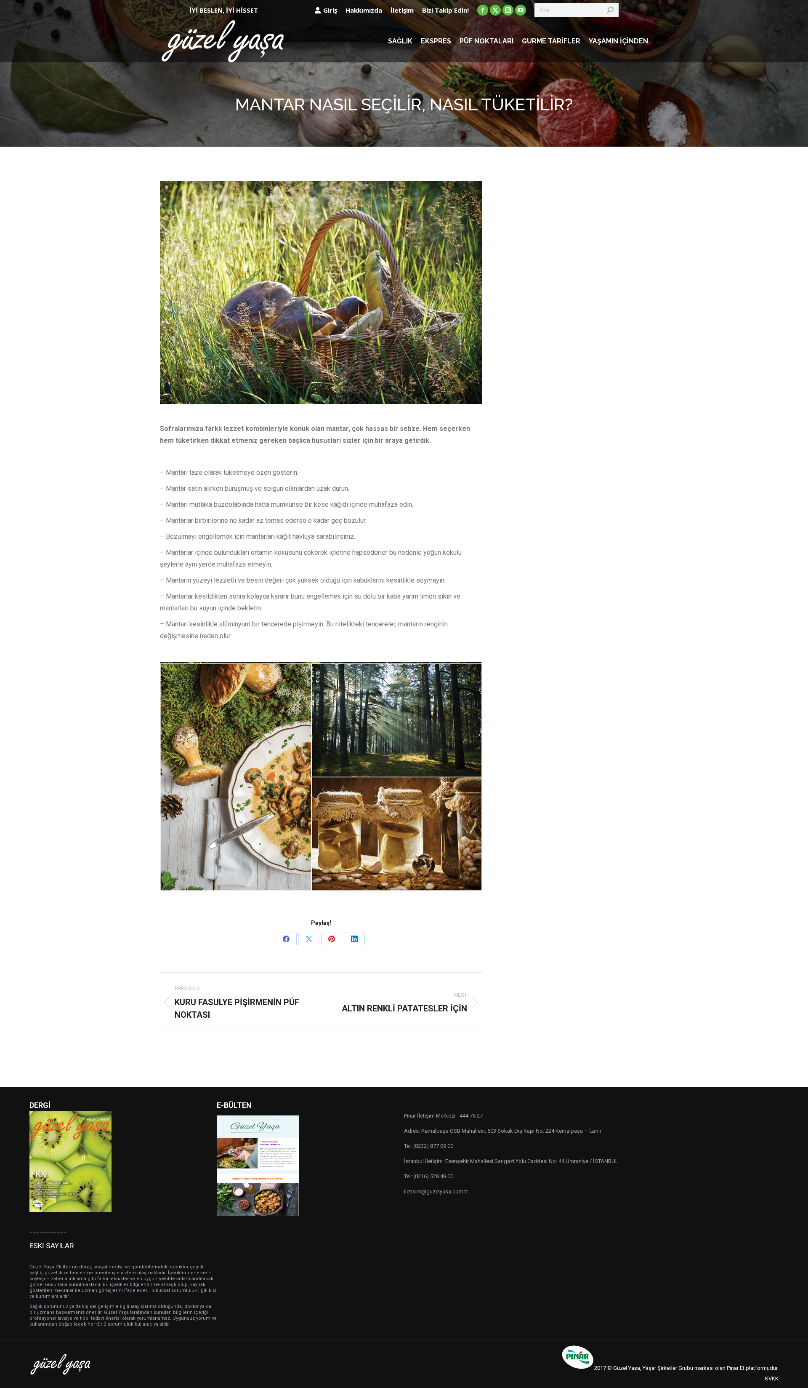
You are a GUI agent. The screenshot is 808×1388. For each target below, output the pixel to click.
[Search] (610, 10)
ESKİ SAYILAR (51, 1245)
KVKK (772, 1378)
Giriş (330, 10)
